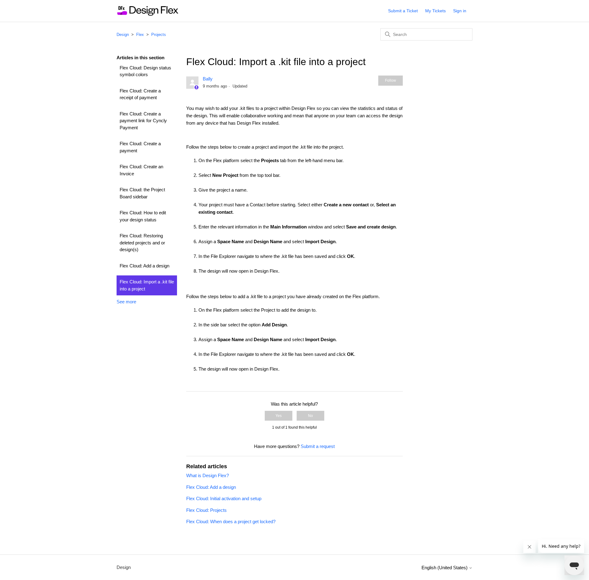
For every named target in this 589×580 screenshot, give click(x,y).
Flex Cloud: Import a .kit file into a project (147, 285)
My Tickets (435, 10)
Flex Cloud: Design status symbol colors (145, 71)
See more (126, 301)
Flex (140, 34)
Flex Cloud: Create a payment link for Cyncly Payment (143, 120)
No (310, 416)
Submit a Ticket (403, 10)
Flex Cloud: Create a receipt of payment (140, 94)
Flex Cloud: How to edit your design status (143, 216)
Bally (208, 78)
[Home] (147, 14)
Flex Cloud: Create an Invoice (141, 170)
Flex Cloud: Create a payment (140, 147)
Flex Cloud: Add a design (144, 265)
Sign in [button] (459, 10)
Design (123, 34)
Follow (390, 80)
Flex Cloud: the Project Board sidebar (142, 193)
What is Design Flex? (207, 475)
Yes (278, 416)
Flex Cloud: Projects (206, 510)
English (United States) (445, 567)
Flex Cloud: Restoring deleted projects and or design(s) (142, 242)
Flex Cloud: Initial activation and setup (223, 498)
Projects (158, 34)
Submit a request (318, 446)
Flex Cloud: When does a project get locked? (230, 521)
